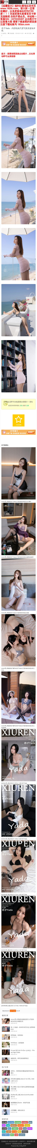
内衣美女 (20, 1125)
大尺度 (4, 1129)
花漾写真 (22, 1135)
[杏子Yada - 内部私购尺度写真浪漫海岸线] (18, 113)
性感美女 (25, 1122)
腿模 (3, 1132)
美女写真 (11, 1122)
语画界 (30, 1129)
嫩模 (30, 1122)
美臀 (8, 1125)
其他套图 (11, 33)
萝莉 (12, 1135)
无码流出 (25, 1132)
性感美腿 (18, 1122)
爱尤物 (14, 1132)
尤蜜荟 (9, 1132)
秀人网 (4, 1122)
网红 (19, 1132)
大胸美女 (15, 1129)
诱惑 (3, 1125)
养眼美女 (13, 1125)
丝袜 (24, 1129)
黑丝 (20, 1129)
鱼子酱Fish (5, 1135)
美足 (9, 1129)
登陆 (21, 405)
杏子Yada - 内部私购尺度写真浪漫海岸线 (18, 29)
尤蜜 (16, 1135)
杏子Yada (12, 1011)
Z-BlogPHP (22, 1146)
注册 (27, 405)
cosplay (27, 1125)
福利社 (4, 33)
